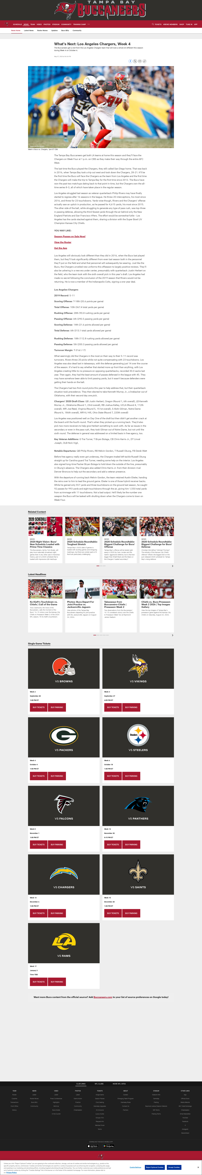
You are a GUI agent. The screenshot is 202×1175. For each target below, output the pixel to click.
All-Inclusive (100, 1110)
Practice (77, 1102)
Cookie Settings (135, 1167)
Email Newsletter (185, 1114)
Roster (14, 1094)
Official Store (185, 1098)
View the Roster (62, 242)
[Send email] (140, 62)
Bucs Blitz (34, 1102)
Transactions (14, 1102)
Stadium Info (156, 1094)
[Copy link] (144, 61)
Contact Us (125, 1106)
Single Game (100, 1094)
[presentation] (173, 566)
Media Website (185, 1102)
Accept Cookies (174, 1167)
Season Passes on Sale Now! (69, 236)
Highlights (56, 1102)
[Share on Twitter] (135, 62)
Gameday (156, 1098)
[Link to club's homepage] (6, 24)
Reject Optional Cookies (155, 1167)
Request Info (100, 1121)
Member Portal (99, 1125)
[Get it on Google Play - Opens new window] (108, 1147)
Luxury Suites (100, 1114)
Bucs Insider (56, 1110)
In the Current (56, 1114)
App (185, 1094)
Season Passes (100, 1098)
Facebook (185, 1121)
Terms (100, 1129)
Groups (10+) (100, 1117)
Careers (125, 1094)
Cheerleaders (78, 1110)
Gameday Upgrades (100, 1106)
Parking (156, 1102)
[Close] (198, 1167)
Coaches (14, 1098)
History (14, 1110)
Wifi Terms (156, 1110)
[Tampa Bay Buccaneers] (101, 1157)
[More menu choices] (89, 24)
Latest (34, 1094)
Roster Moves (34, 1098)
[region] (101, 1167)
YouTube (185, 1117)
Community (34, 1106)
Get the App (60, 248)
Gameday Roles (126, 1102)
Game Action (78, 1098)
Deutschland (185, 1133)
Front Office (14, 1106)
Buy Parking (57, 707)
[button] (97, 566)
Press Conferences (56, 1098)
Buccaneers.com (103, 997)
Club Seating (100, 1102)
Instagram (185, 1129)
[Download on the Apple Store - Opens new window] (92, 1146)
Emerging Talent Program (126, 1098)
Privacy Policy (11, 1172)
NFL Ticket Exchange (185, 1106)
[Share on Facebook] (130, 62)
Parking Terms (156, 1114)
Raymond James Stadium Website (156, 1106)
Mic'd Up (56, 1106)
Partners (125, 1110)
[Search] (153, 24)
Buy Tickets (39, 707)
